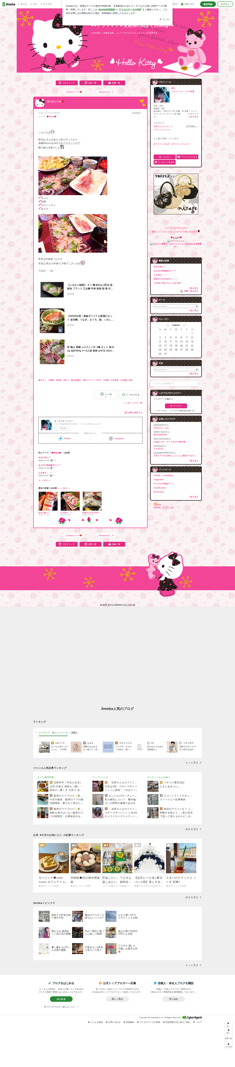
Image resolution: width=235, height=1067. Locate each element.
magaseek (159, 479)
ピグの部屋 (189, 91)
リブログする (133, 394)
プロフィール (177, 91)
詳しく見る (117, 998)
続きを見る (193, 116)
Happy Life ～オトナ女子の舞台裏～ (170, 441)
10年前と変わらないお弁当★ (167, 283)
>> (184, 325)
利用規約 (130, 1022)
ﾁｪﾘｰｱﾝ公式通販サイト (164, 483)
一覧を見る (193, 288)
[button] (228, 1044)
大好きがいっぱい (162, 427)
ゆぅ (174, 88)
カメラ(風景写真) (46, 777)
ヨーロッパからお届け (158, 777)
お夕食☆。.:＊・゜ (47, 472)
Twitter (67, 438)
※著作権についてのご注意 (164, 507)
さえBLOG (158, 448)
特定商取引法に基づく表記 (177, 1022)
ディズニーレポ (100, 777)
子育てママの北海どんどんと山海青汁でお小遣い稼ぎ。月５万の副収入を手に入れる (176, 455)
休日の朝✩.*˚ (44, 457)
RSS (159, 504)
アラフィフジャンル (162, 129)
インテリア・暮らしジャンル (53, 732)
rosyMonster (160, 487)
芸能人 (74, 732)
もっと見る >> (44, 480)
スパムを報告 (96, 1022)
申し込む (173, 998)
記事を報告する (135, 412)
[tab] (53, 732)
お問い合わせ (114, 1022)
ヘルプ (199, 1022)
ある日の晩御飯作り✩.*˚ (49, 465)
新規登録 (208, 4)
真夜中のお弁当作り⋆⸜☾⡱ (166, 279)
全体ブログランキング (163, 126)
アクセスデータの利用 (150, 1022)
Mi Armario (159, 492)
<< (167, 325)
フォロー (63, 428)
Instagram (119, 438)
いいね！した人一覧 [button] (133, 402)
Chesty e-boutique (163, 475)
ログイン (225, 4)
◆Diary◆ (51, 116)
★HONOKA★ (160, 434)
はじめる (61, 998)
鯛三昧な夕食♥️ (56, 101)
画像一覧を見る (191, 291)
